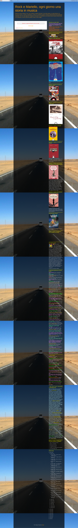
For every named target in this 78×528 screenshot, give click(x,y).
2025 (51, 509)
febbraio (52, 506)
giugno (52, 500)
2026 (51, 452)
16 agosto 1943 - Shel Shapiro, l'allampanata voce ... (55, 465)
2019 (51, 517)
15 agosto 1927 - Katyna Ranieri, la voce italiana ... (56, 467)
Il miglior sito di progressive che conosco (56, 447)
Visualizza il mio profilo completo (54, 268)
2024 (51, 510)
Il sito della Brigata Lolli (53, 448)
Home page (30, 25)
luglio (52, 499)
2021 (51, 514)
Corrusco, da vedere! (53, 443)
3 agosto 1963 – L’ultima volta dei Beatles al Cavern (56, 493)
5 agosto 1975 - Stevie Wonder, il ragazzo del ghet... (56, 488)
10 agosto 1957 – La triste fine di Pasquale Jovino (56, 477)
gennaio (52, 507)
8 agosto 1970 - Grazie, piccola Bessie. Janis (55, 482)
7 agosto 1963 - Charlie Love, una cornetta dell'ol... (56, 484)
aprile (52, 503)
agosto (52, 453)
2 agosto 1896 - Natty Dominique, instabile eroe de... (56, 495)
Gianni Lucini (56, 244)
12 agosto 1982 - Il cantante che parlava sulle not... (55, 474)
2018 (51, 518)
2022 (51, 513)
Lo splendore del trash (53, 446)
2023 (51, 511)
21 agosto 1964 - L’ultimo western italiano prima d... (56, 455)
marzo (52, 504)
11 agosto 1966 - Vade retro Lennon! (56, 475)
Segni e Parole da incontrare (54, 442)
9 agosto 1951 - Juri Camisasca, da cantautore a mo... (56, 480)
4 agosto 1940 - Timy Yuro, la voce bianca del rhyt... (56, 491)
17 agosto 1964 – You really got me (56, 463)
